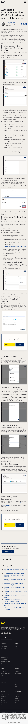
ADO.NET (3, 650)
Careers (16, 684)
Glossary (3, 704)
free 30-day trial (6, 505)
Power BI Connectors (5, 661)
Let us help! (20, 344)
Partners (16, 682)
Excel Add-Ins (4, 659)
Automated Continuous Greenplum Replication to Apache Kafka (13, 600)
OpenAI (16, 704)
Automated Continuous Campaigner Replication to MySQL (13, 584)
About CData (17, 671)
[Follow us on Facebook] (21, 24)
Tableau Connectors (5, 663)
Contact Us (17, 686)
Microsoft (17, 700)
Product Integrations (5, 673)
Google (16, 698)
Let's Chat (5, 637)
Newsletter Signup (5, 702)
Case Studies (3, 696)
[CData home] (6, 2)
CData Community (5, 694)
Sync (16, 646)
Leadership (17, 680)
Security (22, 712)
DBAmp (16, 653)
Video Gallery (4, 707)
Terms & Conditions (4, 712)
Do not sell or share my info (14, 722)
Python (2, 653)
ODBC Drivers (4, 646)
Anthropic (17, 694)
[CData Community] (10, 633)
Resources (3, 700)
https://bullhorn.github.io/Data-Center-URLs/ (15, 246)
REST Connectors (4, 657)
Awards (16, 677)
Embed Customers (5, 677)
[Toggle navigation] (25, 2)
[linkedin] (2, 633)
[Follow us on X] (24, 24)
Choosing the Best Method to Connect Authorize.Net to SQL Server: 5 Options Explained (14, 575)
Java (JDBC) (3, 648)
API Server (3, 655)
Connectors (3, 671)
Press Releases (18, 673)
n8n (15, 702)
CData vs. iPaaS (4, 680)
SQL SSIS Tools (18, 650)
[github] (7, 633)
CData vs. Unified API (5, 682)
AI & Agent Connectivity (6, 675)
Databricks (17, 696)
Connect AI (17, 648)
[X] (5, 633)
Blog (2, 698)
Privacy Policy (14, 712)
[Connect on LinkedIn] (26, 24)
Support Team (17, 509)
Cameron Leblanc (10, 22)
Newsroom (17, 675)
